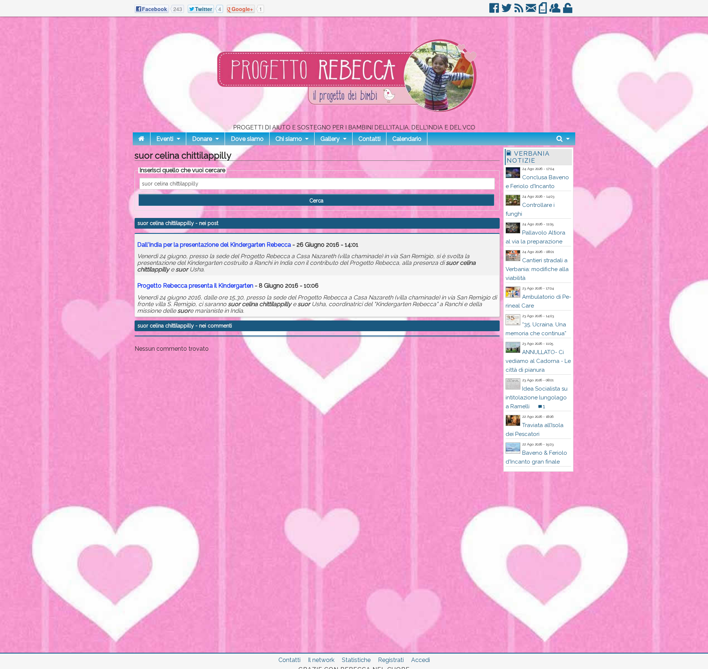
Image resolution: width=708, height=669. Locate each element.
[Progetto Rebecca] (354, 121)
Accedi (420, 659)
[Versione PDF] (543, 10)
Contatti (369, 138)
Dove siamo (247, 138)
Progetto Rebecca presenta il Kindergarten (195, 285)
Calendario (406, 138)
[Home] (141, 138)
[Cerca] (563, 138)
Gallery (330, 138)
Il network (321, 659)
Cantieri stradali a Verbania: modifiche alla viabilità (537, 269)
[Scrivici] (531, 10)
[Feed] (519, 10)
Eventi (164, 138)
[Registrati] (555, 10)
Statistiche (356, 659)
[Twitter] (507, 10)
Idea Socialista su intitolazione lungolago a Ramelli (537, 397)
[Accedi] (568, 10)
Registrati (391, 659)
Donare (202, 138)
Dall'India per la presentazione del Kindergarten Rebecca (214, 244)
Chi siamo (288, 138)
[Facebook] (494, 10)
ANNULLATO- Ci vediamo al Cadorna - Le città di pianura (538, 361)
